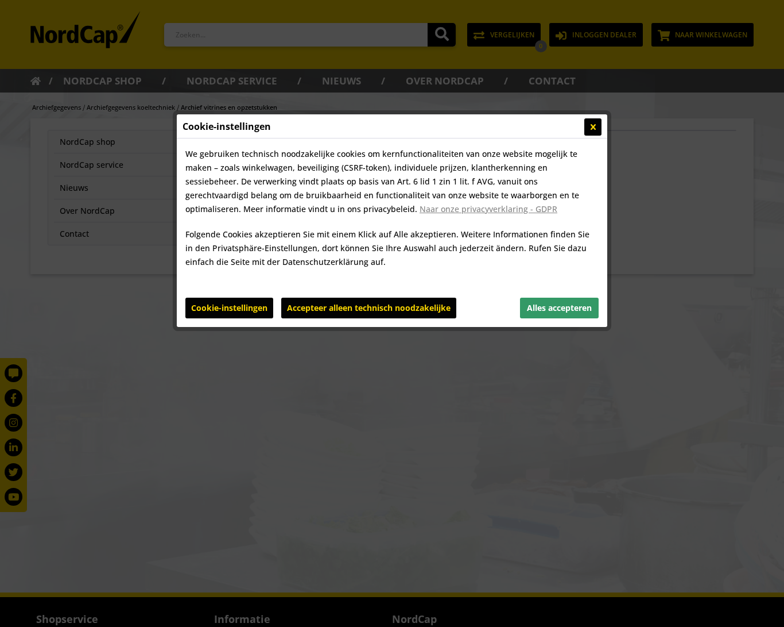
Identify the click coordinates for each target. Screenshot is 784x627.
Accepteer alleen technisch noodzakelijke (369, 307)
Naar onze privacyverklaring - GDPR (488, 208)
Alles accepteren (559, 307)
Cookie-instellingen (229, 307)
